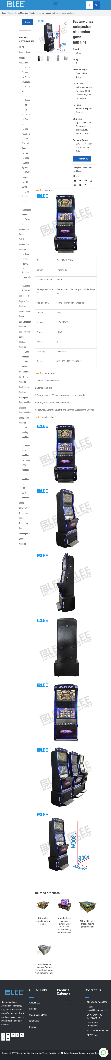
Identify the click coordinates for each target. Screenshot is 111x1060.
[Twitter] (80, 181)
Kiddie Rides (23, 372)
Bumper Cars (24, 296)
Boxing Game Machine (26, 465)
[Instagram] (91, 181)
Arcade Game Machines (18, 13)
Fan (26, 153)
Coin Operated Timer (25, 143)
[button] (55, 3)
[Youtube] (86, 181)
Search (27, 22)
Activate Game (24, 53)
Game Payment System (25, 163)
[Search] (96, 5)
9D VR (21, 47)
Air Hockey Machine (25, 432)
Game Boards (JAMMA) (25, 259)
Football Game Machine (25, 493)
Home (3, 13)
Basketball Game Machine (26, 450)
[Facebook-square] (75, 181)
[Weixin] (86, 185)
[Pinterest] (75, 185)
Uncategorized (24, 534)
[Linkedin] (80, 185)
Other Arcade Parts (25, 196)
